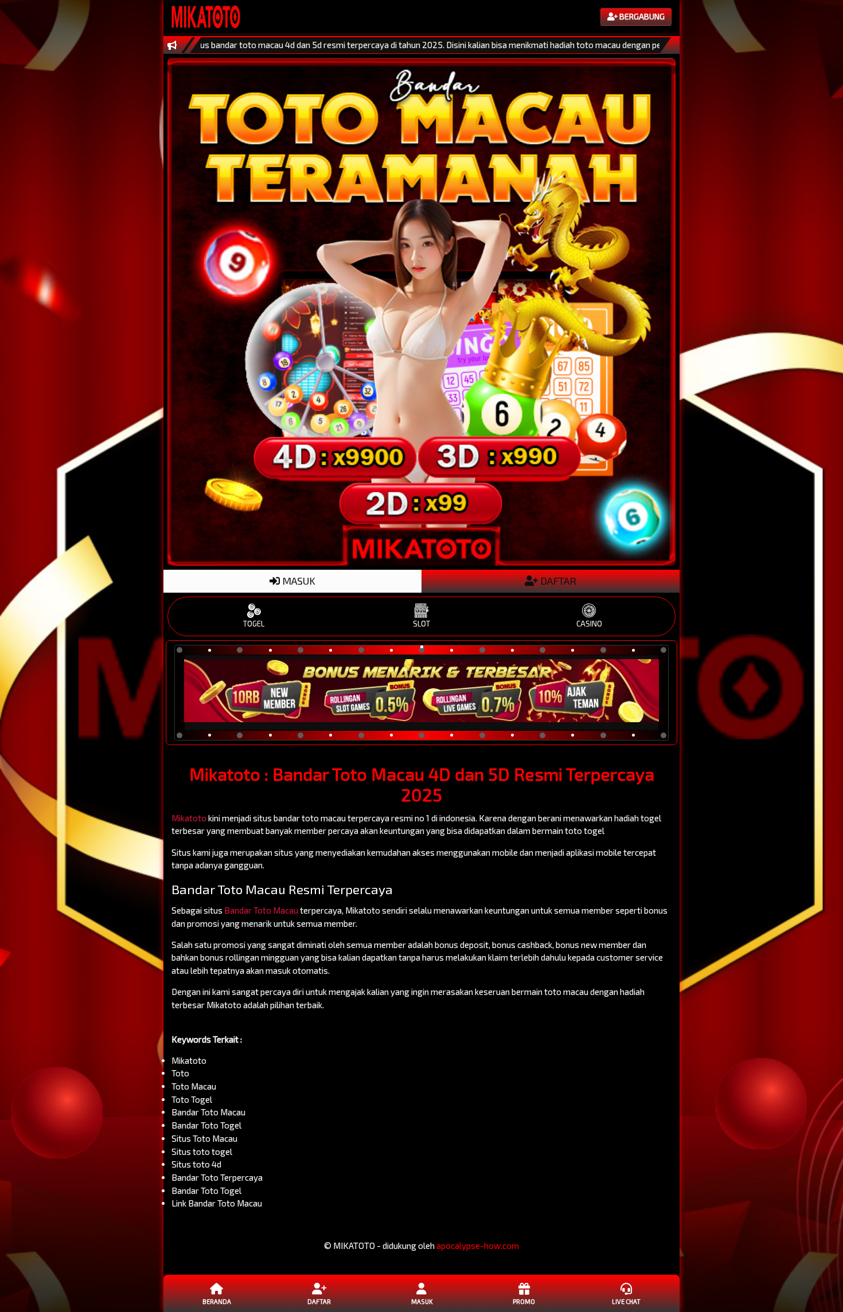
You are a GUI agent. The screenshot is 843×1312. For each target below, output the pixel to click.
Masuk (421, 1301)
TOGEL (253, 623)
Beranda (216, 1301)
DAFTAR (557, 580)
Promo (524, 1301)
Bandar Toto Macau (261, 910)
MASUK (297, 580)
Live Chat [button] (626, 1301)
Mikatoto (188, 818)
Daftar (319, 1301)
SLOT (421, 623)
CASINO (589, 623)
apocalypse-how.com (477, 1245)
